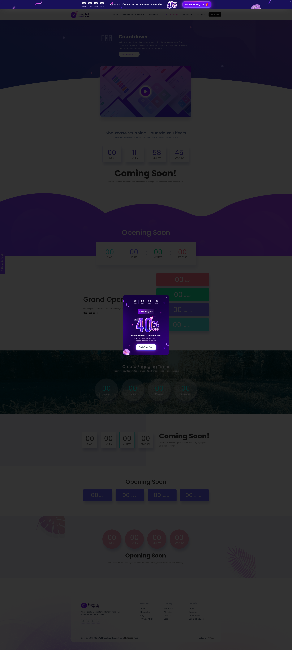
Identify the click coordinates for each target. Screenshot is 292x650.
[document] (146, 325)
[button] (166, 298)
